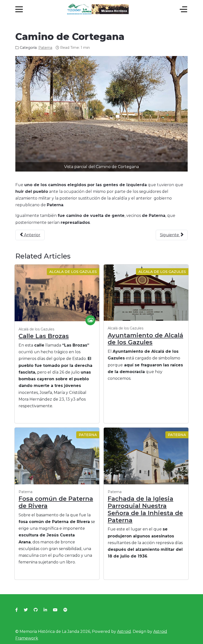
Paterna (45, 47)
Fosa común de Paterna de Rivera (56, 502)
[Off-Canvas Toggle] (183, 9)
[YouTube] (55, 610)
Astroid (124, 631)
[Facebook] (16, 610)
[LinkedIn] (45, 610)
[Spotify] (65, 610)
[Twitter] (26, 610)
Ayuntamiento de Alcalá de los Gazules (145, 339)
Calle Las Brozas (44, 336)
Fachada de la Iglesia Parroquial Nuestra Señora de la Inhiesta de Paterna (145, 509)
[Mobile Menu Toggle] (19, 9)
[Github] (36, 610)
